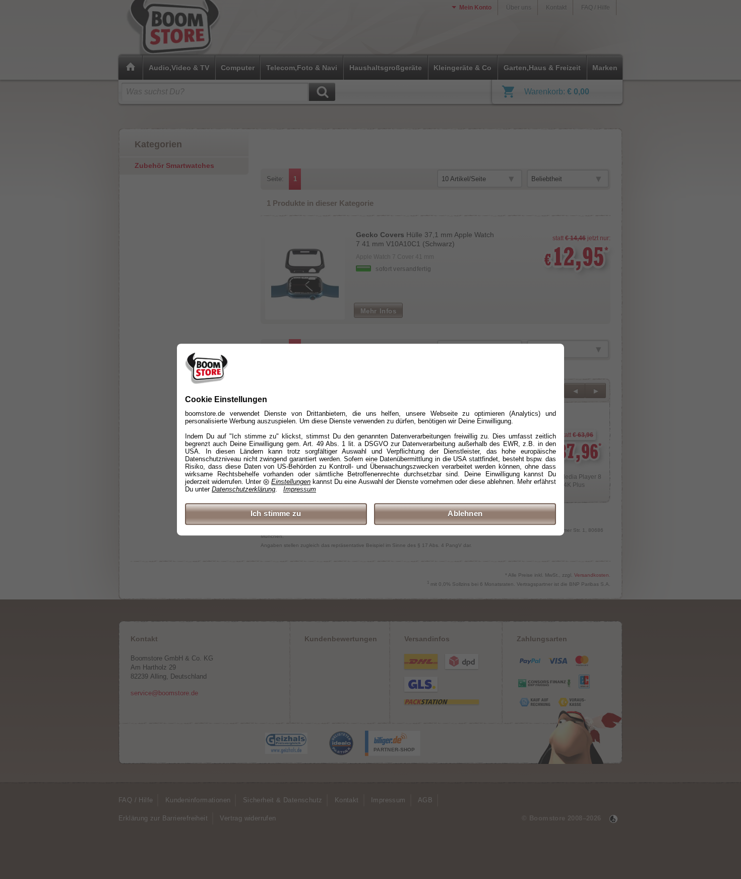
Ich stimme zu (276, 514)
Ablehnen (465, 514)
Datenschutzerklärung (243, 489)
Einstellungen (291, 482)
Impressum (299, 489)
